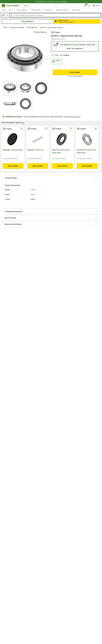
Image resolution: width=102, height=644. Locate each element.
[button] (27, 21)
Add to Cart (51, 640)
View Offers (63, 1)
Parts (10, 10)
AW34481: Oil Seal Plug (12, 154)
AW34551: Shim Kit (35, 154)
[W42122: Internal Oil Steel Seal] (62, 143)
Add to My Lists (41, 32)
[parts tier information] (53, 60)
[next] (46, 58)
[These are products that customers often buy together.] (22, 127)
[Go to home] (10, 5)
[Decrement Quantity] (55, 75)
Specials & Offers (62, 10)
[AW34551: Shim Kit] (37, 143)
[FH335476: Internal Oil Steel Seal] (87, 143)
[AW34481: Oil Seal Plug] (13, 143)
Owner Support (22, 10)
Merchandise (35, 10)
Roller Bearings (32, 27)
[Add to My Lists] (21, 132)
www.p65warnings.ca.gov (72, 120)
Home (5, 27)
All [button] (3, 15)
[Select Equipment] (56, 45)
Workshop (48, 10)
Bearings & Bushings (17, 27)
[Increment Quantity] (65, 75)
